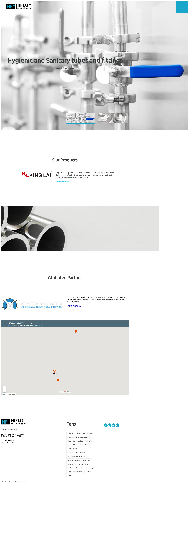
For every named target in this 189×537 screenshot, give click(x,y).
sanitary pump (72, 464)
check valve (71, 441)
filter (69, 445)
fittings (75, 445)
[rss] (109, 425)
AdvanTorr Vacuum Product (76, 433)
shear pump (89, 468)
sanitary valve (83, 464)
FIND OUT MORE (73, 306)
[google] (106, 425)
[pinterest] (113, 425)
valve (69, 475)
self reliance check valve (75, 468)
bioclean (90, 433)
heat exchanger (72, 448)
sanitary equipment (74, 460)
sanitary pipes (86, 460)
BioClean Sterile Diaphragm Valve (78, 437)
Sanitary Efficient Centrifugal (76, 456)
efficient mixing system (85, 441)
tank (69, 471)
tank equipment (78, 471)
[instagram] (117, 425)
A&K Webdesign (22, 482)
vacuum (88, 471)
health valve (84, 445)
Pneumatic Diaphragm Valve (76, 452)
